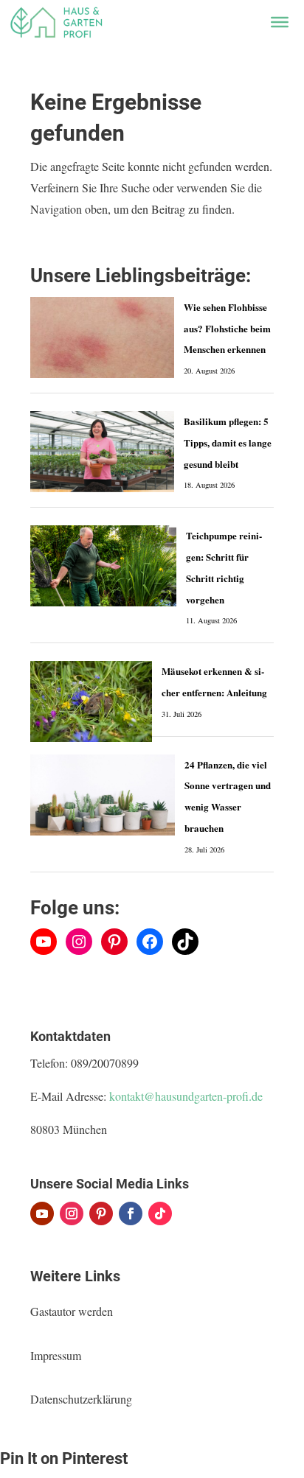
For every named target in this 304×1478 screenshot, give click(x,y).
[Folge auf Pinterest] (101, 1213)
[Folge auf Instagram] (71, 1213)
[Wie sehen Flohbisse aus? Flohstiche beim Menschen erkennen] (102, 337)
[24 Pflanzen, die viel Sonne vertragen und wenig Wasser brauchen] (102, 795)
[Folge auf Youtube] (42, 1213)
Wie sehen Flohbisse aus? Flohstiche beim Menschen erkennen (227, 328)
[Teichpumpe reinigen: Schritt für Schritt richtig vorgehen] (103, 565)
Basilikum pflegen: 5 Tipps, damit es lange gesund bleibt (228, 442)
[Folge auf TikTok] (160, 1213)
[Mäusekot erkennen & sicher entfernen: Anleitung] (91, 701)
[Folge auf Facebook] (130, 1213)
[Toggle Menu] (280, 22)
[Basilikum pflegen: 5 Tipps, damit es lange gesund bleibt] (102, 451)
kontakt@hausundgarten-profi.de (186, 1096)
